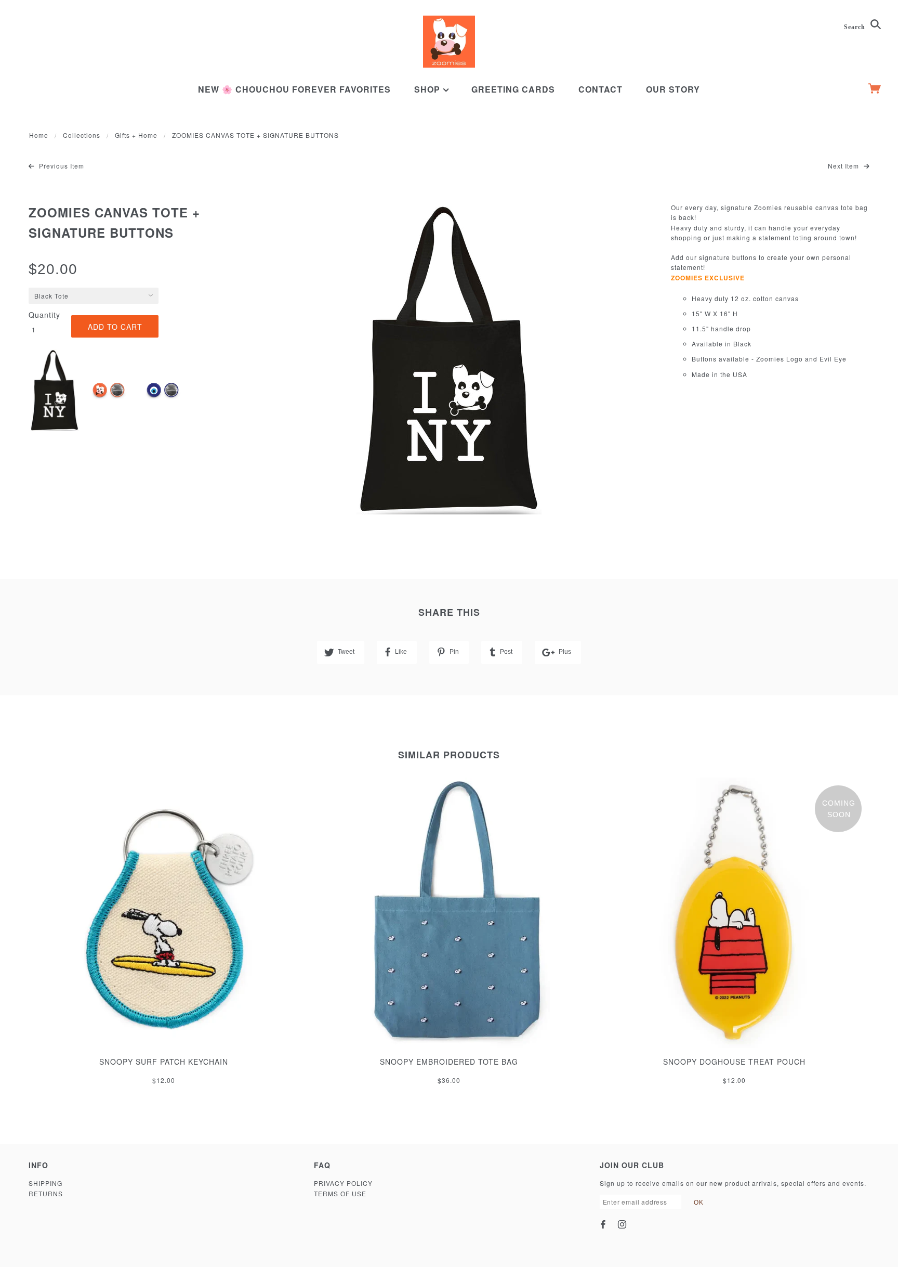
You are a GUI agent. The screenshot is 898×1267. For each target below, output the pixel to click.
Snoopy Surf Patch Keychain (163, 1061)
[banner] (449, 42)
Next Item (844, 165)
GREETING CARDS (513, 89)
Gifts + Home (136, 135)
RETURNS (46, 1193)
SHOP (428, 89)
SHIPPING (45, 1183)
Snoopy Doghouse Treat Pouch (734, 1061)
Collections (81, 135)
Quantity (44, 314)
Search (855, 27)
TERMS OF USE (340, 1193)
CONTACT (600, 89)
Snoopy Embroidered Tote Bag (449, 1061)
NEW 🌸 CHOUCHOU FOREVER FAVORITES (294, 89)
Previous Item (60, 165)
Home (38, 135)
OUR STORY (673, 89)
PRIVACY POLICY (343, 1183)
